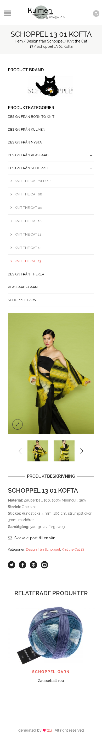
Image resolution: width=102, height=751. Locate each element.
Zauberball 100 (51, 681)
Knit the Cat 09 (28, 208)
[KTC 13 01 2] (64, 450)
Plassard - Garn (23, 287)
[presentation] (20, 450)
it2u (49, 730)
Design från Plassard (28, 155)
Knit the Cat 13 (73, 549)
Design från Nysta (25, 142)
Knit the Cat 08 (28, 194)
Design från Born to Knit (31, 117)
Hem (19, 41)
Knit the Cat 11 (28, 234)
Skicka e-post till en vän (34, 538)
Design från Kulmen (26, 129)
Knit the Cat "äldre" (33, 181)
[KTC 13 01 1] (51, 373)
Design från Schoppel (45, 41)
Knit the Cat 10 (28, 221)
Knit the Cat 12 (28, 248)
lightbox (17, 424)
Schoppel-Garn (22, 300)
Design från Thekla (26, 274)
